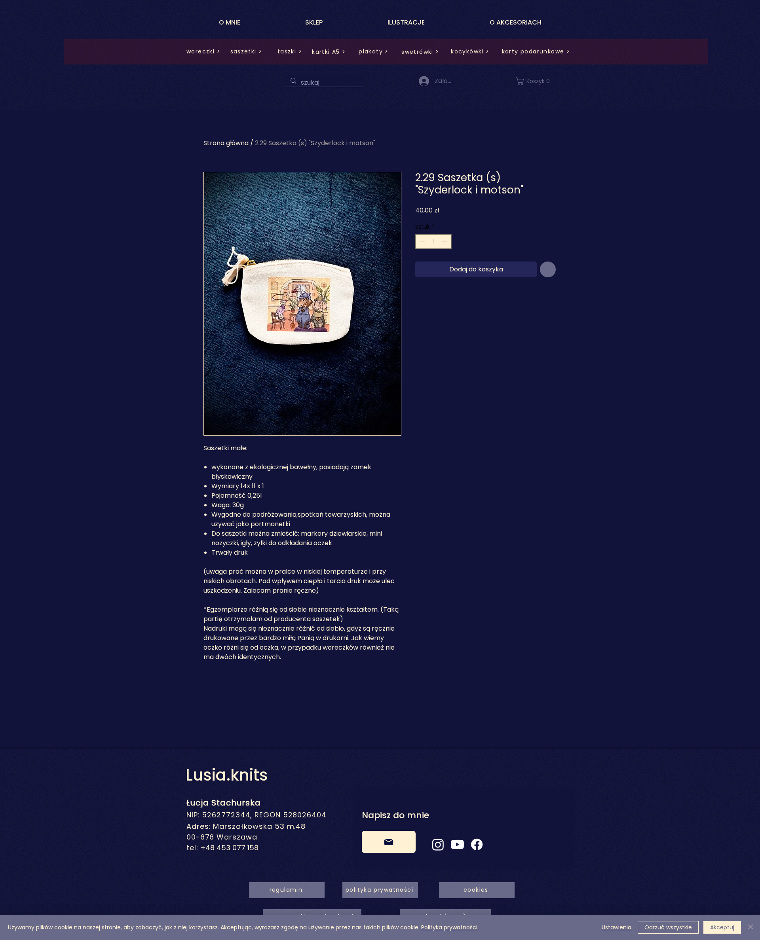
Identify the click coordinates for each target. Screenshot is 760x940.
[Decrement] (421, 241)
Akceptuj (722, 927)
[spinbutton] (433, 241)
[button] (537, 81)
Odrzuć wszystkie (668, 927)
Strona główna (226, 143)
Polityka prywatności (449, 927)
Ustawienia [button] (616, 927)
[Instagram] (438, 844)
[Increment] (445, 241)
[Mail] (389, 842)
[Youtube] (457, 844)
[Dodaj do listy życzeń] (548, 269)
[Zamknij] (750, 927)
